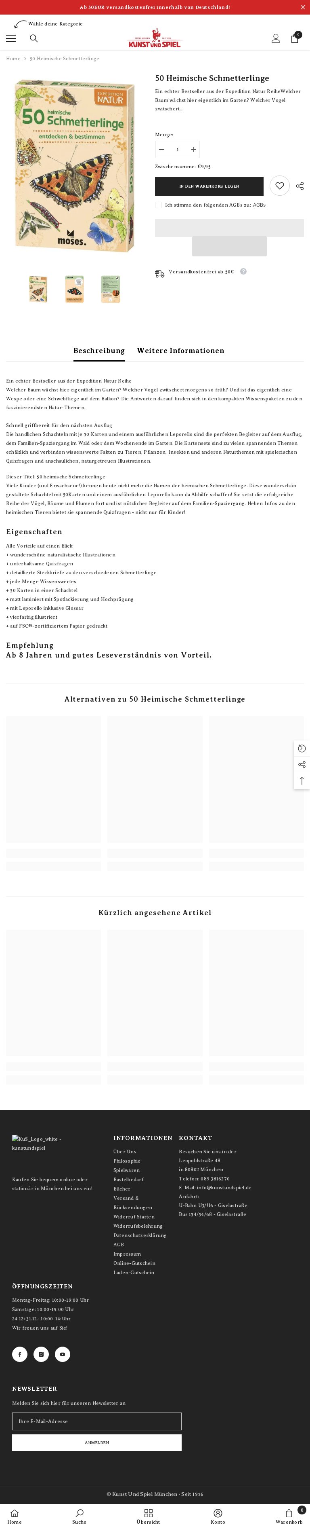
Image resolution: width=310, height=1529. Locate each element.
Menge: (164, 134)
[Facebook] (19, 1354)
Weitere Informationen (180, 351)
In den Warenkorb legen (209, 186)
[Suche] (34, 38)
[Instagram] (41, 1354)
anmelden (97, 1442)
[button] (229, 246)
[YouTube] (62, 1354)
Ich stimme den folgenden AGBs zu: (208, 205)
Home (13, 58)
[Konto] (276, 38)
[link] (280, 186)
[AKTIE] (297, 186)
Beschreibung (99, 351)
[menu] (11, 38)
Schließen (303, 7)
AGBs (259, 205)
